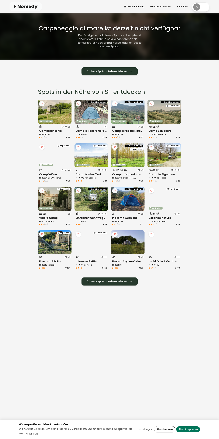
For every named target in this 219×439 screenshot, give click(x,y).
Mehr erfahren (28, 433)
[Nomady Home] (26, 6)
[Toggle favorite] (42, 103)
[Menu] (200, 7)
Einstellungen (145, 429)
